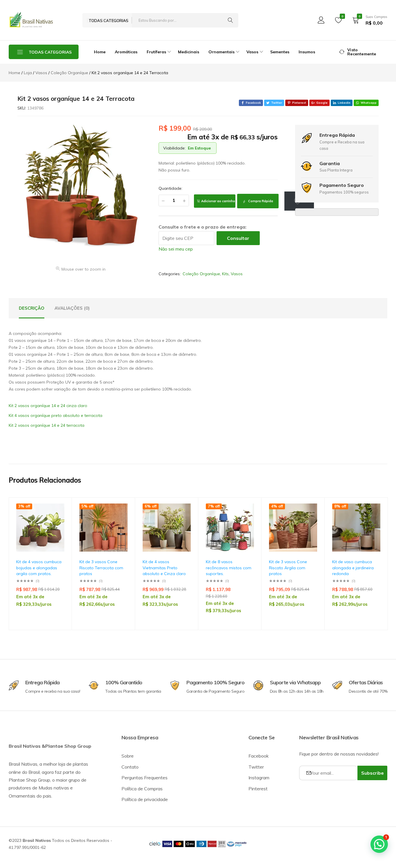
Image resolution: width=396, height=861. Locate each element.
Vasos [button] (252, 51)
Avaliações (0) (72, 308)
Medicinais (188, 51)
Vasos (237, 273)
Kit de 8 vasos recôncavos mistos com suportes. (228, 567)
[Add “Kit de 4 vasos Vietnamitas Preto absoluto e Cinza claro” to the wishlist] (183, 520)
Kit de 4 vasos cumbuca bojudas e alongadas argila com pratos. (38, 567)
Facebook (258, 756)
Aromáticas (126, 51)
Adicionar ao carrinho (218, 201)
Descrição (31, 308)
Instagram (258, 777)
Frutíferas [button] (156, 51)
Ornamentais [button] (221, 51)
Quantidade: (170, 188)
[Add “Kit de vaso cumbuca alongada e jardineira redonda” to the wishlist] (373, 520)
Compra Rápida (260, 201)
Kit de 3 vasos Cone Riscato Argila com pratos (288, 567)
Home (100, 51)
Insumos (307, 51)
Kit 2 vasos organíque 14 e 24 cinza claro (48, 405)
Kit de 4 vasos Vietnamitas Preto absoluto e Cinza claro (164, 567)
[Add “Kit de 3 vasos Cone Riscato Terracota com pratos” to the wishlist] (120, 520)
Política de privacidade (144, 799)
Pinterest (258, 788)
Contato (130, 767)
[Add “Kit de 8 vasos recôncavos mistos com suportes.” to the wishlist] (247, 520)
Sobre (127, 756)
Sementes (279, 51)
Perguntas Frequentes (144, 777)
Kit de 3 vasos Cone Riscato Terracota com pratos (101, 567)
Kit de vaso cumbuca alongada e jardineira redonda (353, 567)
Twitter (256, 767)
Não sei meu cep (176, 249)
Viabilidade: (174, 148)
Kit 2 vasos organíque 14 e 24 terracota (46, 425)
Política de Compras (142, 788)
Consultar (238, 238)
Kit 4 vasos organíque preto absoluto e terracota (55, 415)
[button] (57, 535)
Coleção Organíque (201, 273)
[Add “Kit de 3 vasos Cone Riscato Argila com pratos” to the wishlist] (310, 520)
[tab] (31, 308)
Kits (225, 273)
